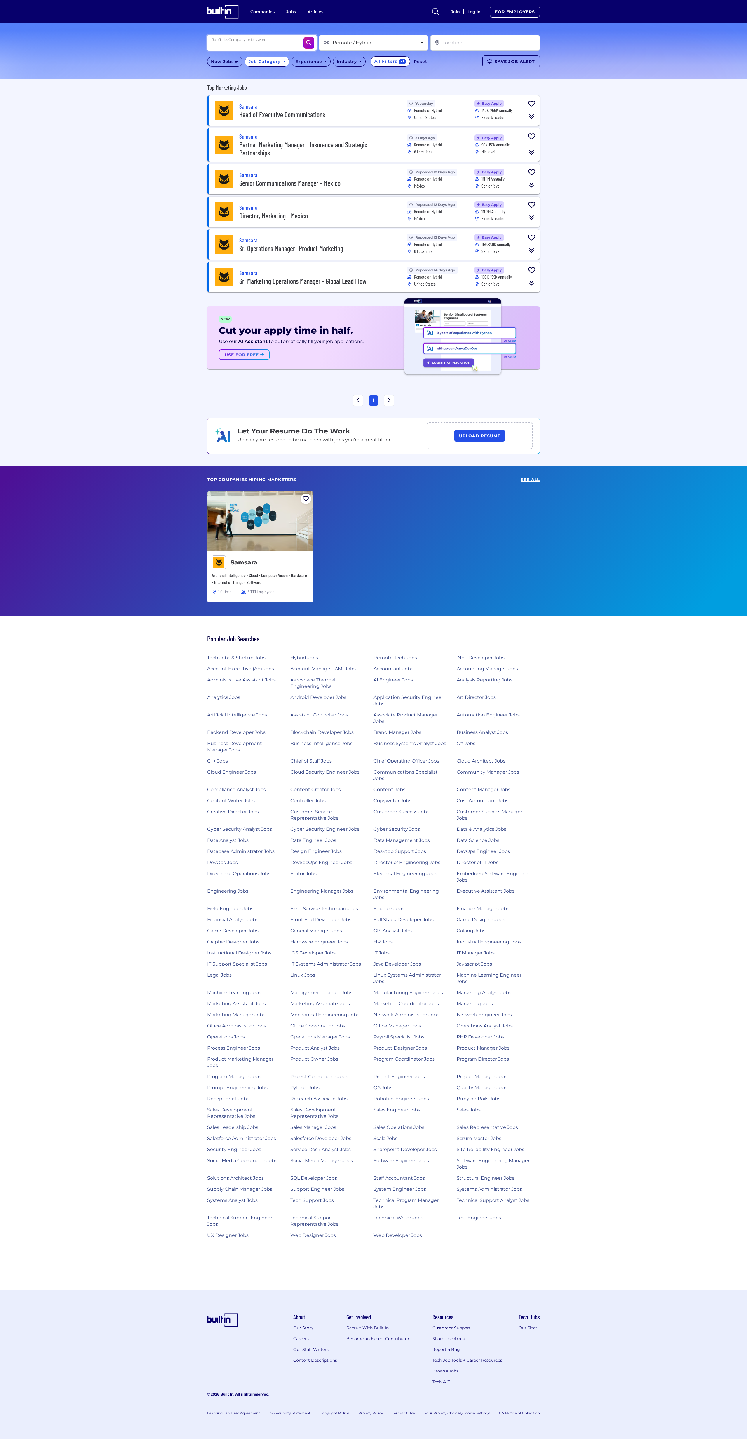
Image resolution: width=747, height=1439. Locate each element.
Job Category (265, 61)
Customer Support (451, 1327)
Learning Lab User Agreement (233, 1413)
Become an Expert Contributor (377, 1338)
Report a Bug (446, 1349)
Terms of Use (403, 1413)
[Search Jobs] (308, 43)
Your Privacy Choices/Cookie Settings (457, 1413)
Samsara (244, 562)
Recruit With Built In (367, 1327)
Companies (262, 11)
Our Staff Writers (311, 1349)
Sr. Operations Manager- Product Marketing (291, 248)
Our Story (303, 1327)
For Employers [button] (515, 11)
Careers (301, 1338)
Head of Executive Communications (282, 114)
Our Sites (528, 1327)
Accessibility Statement (289, 1413)
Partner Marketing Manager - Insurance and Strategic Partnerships (303, 148)
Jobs (291, 11)
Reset (420, 61)
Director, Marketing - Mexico (273, 215)
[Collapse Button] (531, 116)
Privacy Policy (370, 1413)
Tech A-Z (441, 1381)
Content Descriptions (315, 1360)
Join (455, 11)
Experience (309, 61)
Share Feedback (448, 1338)
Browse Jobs (445, 1371)
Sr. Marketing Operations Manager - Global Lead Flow (302, 281)
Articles (315, 11)
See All (530, 479)
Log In (474, 11)
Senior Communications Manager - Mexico (290, 183)
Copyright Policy (334, 1413)
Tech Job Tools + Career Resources (467, 1360)
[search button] (436, 12)
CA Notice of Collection (519, 1413)
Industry (347, 61)
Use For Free (242, 354)
